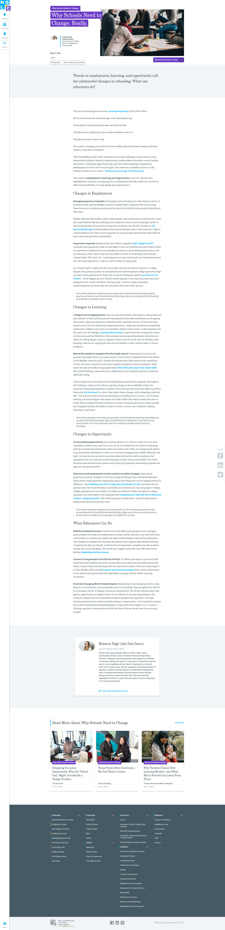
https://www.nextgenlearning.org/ (115, 691)
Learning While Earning (111, 332)
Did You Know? (91, 392)
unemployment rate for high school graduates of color (114, 484)
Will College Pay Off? (143, 243)
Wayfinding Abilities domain (95, 552)
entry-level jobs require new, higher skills (137, 367)
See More (179, 723)
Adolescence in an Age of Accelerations (124, 171)
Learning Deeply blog (118, 111)
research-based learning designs (118, 570)
